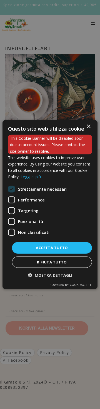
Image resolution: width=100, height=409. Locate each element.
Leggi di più (31, 176)
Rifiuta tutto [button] (52, 261)
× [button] (88, 127)
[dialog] (50, 204)
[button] (50, 275)
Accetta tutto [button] (52, 247)
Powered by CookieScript (70, 284)
